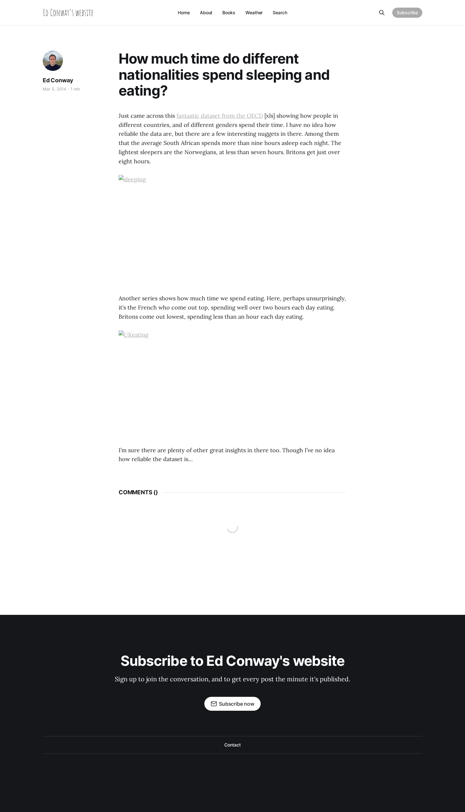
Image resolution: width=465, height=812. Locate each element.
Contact (232, 744)
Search (280, 12)
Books (228, 12)
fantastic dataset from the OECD (220, 115)
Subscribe (407, 12)
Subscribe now (236, 704)
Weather (254, 12)
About (206, 12)
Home (184, 12)
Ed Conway (58, 80)
